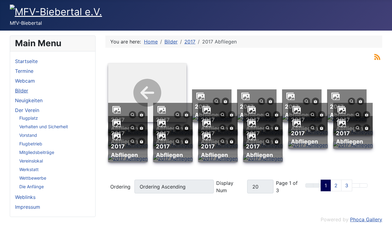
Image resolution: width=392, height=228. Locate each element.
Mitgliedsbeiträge (36, 152)
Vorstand (28, 135)
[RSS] (377, 56)
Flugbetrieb (30, 143)
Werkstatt (29, 169)
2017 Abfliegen (304, 137)
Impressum (27, 207)
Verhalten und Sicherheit (43, 126)
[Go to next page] (356, 185)
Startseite (26, 61)
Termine (24, 71)
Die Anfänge (31, 186)
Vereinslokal (31, 160)
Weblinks (25, 197)
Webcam (25, 81)
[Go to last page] (364, 185)
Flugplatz (28, 118)
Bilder (21, 91)
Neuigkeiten (29, 100)
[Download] (225, 101)
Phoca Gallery (366, 219)
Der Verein (27, 110)
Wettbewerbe (32, 178)
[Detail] (216, 101)
